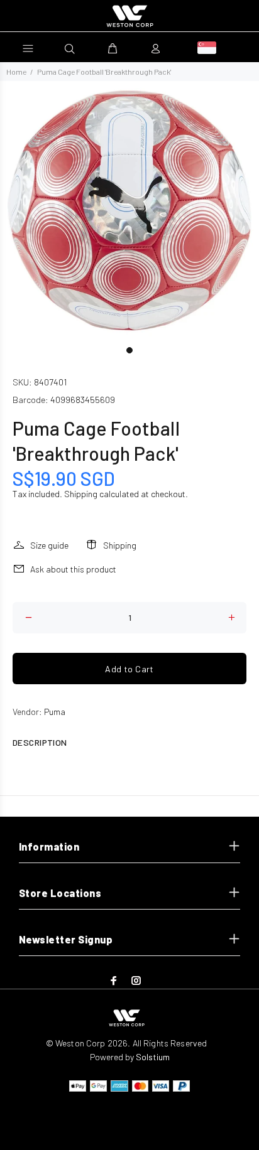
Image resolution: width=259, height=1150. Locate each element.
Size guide (49, 545)
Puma (54, 711)
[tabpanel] (129, 210)
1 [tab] (129, 350)
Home (16, 71)
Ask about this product (73, 569)
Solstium (153, 1056)
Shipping (80, 493)
